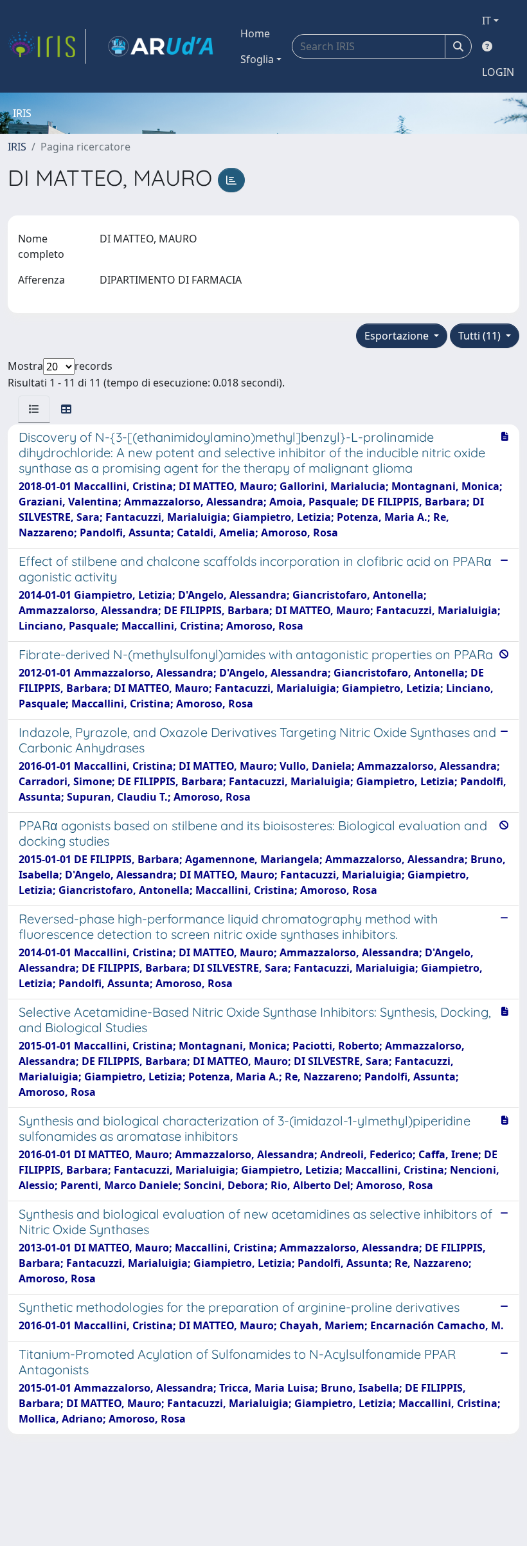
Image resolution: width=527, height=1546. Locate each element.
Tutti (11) (480, 336)
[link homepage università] (160, 46)
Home (255, 33)
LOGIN (498, 72)
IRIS (17, 147)
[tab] (34, 409)
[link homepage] (47, 46)
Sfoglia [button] (257, 59)
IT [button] (486, 21)
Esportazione (397, 336)
